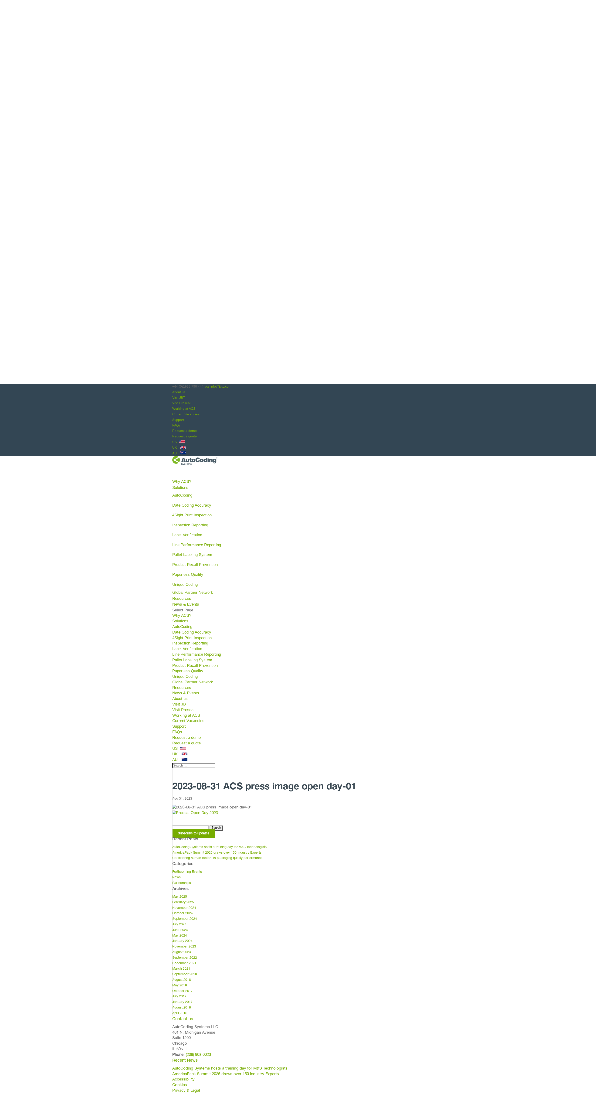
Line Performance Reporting (196, 545)
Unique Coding (185, 584)
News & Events (185, 693)
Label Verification (187, 535)
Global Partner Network (192, 592)
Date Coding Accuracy (191, 505)
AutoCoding (182, 495)
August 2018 (181, 980)
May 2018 (179, 985)
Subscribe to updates (193, 833)
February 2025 (183, 902)
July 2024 (179, 924)
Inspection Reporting (190, 525)
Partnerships (181, 883)
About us (178, 392)
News (176, 877)
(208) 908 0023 (198, 1055)
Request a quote (184, 436)
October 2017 (182, 991)
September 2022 (184, 958)
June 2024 (180, 930)
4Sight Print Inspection (192, 515)
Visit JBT (178, 397)
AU (175, 453)
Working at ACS (183, 408)
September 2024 (184, 919)
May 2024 (179, 935)
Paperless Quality (187, 574)
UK (175, 447)
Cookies (179, 1085)
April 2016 (179, 1013)
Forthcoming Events (187, 872)
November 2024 (184, 908)
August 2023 (181, 952)
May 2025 (179, 897)
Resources (181, 687)
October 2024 (182, 913)
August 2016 (181, 1007)
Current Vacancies (185, 414)
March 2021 (181, 969)
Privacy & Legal (186, 1091)
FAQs (176, 425)
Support (178, 420)
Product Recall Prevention (195, 564)
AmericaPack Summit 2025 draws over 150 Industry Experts (216, 853)
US (175, 442)
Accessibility (183, 1080)
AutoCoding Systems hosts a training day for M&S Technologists (219, 847)
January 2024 (182, 941)
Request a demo (184, 431)
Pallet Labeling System (192, 554)
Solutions (180, 621)
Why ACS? (181, 615)
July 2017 (179, 996)
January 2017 (182, 1002)
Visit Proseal (181, 403)
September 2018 (184, 974)
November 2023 (184, 946)
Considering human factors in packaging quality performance (217, 858)
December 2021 (184, 963)
